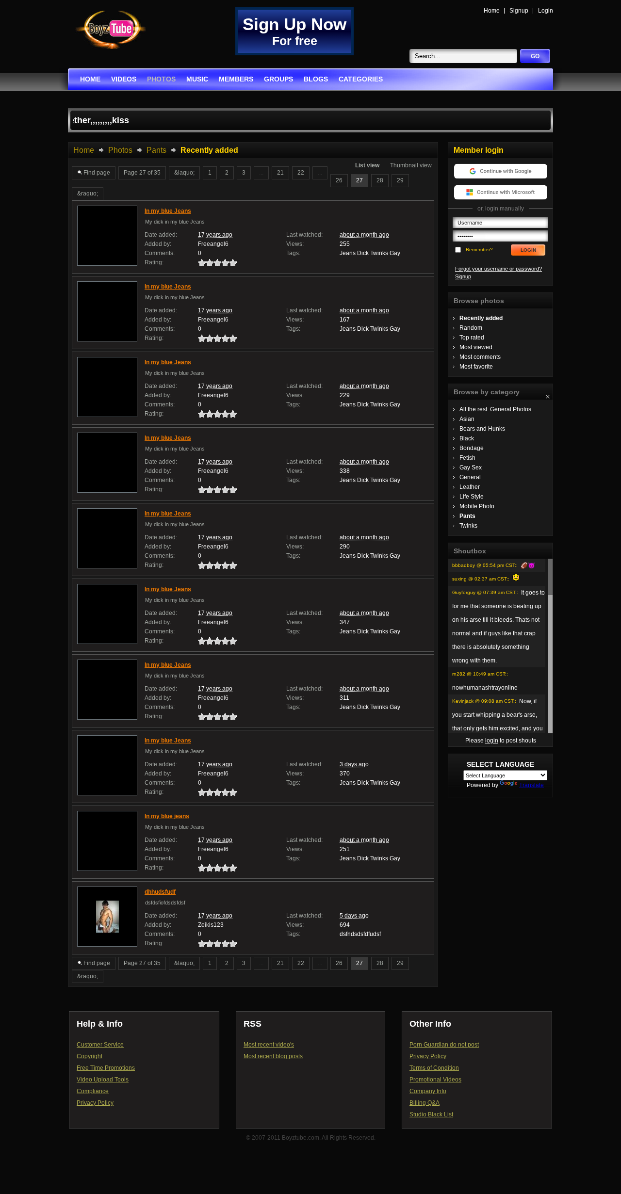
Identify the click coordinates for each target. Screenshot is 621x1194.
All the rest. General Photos (495, 409)
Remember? (479, 249)
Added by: (158, 244)
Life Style (471, 496)
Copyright (89, 1056)
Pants (156, 150)
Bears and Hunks (482, 428)
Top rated (471, 337)
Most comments (480, 357)
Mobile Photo (476, 506)
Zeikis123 (211, 924)
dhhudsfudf (160, 891)
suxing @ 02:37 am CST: (480, 578)
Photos (120, 150)
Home (492, 10)
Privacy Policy (95, 1102)
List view (367, 165)
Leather (469, 487)
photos (161, 79)
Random (470, 327)
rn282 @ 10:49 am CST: (479, 674)
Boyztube (110, 30)
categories (361, 79)
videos (123, 79)
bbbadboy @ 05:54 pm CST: (484, 565)
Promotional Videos (435, 1079)
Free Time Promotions (106, 1068)
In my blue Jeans (168, 211)
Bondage (471, 448)
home (90, 79)
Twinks (468, 525)
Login (545, 10)
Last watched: (304, 234)
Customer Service (100, 1044)
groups (278, 79)
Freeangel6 (213, 244)
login (491, 740)
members (236, 79)
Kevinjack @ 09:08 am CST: (483, 701)
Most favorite (476, 366)
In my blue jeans (167, 816)
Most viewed (475, 347)
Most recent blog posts (273, 1056)
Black (466, 438)
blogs (316, 79)
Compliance (93, 1091)
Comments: (160, 253)
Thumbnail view (411, 165)
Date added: (161, 234)
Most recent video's (269, 1044)
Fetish (467, 457)
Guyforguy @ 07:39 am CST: (484, 592)
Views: (295, 244)
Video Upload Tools (103, 1079)
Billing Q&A (424, 1102)
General (470, 477)
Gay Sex (470, 467)
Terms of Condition (434, 1068)
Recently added (481, 318)
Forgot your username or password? (498, 269)
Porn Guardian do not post (444, 1044)
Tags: (293, 253)
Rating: (154, 262)
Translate (531, 785)
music (197, 79)
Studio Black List (431, 1114)
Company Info (427, 1091)
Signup (518, 10)
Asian (466, 419)
